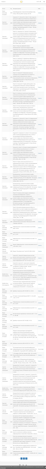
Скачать (40, 12)
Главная (3, 1)
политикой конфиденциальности (27, 466)
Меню (44, 1)
